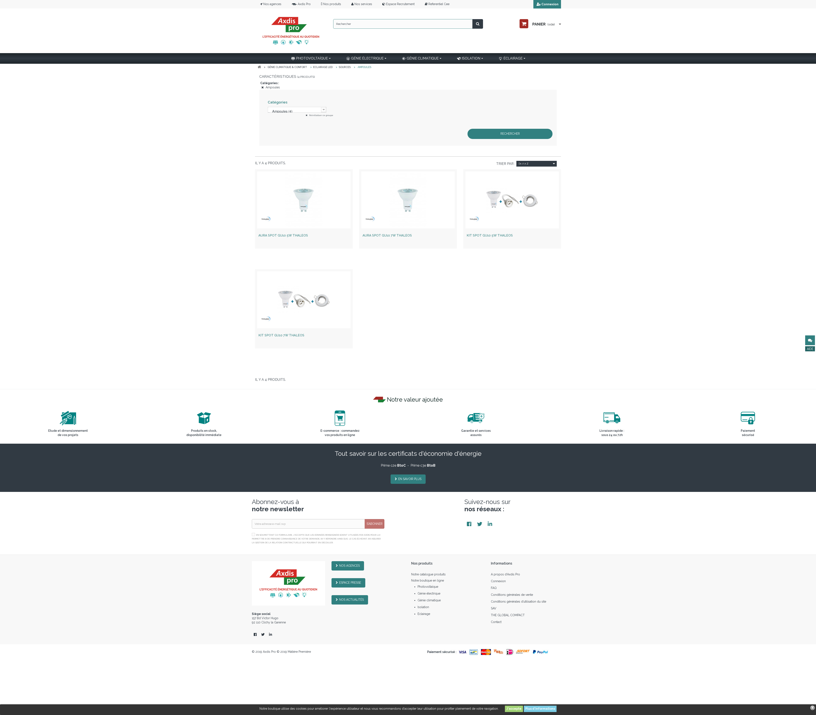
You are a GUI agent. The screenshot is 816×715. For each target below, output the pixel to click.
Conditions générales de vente (512, 594)
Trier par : (505, 164)
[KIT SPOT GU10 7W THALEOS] (304, 299)
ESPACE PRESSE (350, 582)
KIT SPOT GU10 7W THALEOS (281, 335)
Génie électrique (429, 593)
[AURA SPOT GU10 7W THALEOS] (408, 200)
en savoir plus (409, 479)
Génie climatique (429, 600)
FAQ (494, 588)
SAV (493, 608)
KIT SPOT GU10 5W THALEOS (490, 235)
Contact (496, 622)
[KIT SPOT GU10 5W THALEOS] (512, 200)
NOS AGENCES (349, 565)
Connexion (549, 4)
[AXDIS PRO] (291, 31)
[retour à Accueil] (259, 67)
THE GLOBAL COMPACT (508, 615)
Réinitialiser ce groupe (321, 115)
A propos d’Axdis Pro (505, 574)
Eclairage (424, 614)
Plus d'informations (540, 708)
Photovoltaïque (428, 586)
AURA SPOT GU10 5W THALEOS (283, 235)
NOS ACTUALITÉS (351, 599)
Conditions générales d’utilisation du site (518, 601)
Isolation (423, 607)
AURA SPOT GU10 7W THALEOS (387, 235)
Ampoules (272, 87)
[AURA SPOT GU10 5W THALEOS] (304, 200)
